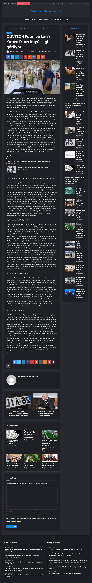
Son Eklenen (75, 28)
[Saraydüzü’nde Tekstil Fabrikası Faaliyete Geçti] (70, 212)
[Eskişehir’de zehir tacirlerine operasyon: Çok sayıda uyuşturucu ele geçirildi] (70, 53)
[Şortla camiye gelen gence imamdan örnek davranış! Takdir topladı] (70, 114)
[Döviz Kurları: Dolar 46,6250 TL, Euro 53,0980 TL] (14, 434)
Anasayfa (27, 19)
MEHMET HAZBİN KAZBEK (16, 51)
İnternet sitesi (37, 511)
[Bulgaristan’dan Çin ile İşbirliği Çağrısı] (70, 280)
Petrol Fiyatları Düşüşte (78, 243)
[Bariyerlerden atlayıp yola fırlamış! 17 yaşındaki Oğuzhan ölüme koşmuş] (70, 37)
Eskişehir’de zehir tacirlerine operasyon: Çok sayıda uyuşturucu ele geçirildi (80, 56)
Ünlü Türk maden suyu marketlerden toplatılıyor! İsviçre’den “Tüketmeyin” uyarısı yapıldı (49, 444)
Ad (7, 505)
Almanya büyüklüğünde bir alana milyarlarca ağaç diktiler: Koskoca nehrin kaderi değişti (80, 90)
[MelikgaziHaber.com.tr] (46, 11)
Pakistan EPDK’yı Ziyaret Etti (79, 202)
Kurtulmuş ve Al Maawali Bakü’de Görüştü (80, 268)
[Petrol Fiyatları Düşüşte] (70, 244)
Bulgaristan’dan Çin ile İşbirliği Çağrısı (80, 280)
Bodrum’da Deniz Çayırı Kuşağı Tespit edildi (80, 191)
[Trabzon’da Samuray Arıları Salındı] (32, 458)
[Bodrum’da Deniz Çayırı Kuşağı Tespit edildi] (70, 190)
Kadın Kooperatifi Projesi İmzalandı (48, 465)
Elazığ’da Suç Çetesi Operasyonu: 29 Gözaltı (80, 130)
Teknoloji (52, 19)
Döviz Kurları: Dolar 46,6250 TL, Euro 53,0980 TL (12, 442)
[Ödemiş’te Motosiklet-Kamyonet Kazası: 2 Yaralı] (70, 254)
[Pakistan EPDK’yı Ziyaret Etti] (70, 202)
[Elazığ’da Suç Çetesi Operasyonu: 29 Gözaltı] (70, 130)
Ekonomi (40, 19)
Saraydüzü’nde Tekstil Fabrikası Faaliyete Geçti (80, 214)
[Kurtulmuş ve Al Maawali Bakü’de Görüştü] (70, 268)
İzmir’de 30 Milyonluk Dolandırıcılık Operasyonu (33, 167)
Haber (34, 19)
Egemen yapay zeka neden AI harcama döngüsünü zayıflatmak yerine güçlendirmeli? (30, 434)
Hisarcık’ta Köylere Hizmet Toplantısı (12, 465)
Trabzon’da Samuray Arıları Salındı (31, 465)
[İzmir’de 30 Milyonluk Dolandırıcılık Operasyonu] (11, 169)
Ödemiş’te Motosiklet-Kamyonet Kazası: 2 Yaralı (80, 255)
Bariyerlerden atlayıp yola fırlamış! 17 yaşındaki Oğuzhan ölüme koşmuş (80, 39)
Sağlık (46, 19)
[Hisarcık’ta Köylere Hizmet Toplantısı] (14, 458)
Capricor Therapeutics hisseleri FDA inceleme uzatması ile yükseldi (28, 161)
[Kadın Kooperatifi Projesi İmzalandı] (50, 458)
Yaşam (59, 19)
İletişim (65, 19)
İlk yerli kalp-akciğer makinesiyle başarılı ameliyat (80, 155)
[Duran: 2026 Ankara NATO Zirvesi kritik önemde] (70, 292)
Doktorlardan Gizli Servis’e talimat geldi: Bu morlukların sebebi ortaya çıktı (51, 3)
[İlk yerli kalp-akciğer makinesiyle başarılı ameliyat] (70, 154)
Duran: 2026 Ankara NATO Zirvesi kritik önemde (80, 292)
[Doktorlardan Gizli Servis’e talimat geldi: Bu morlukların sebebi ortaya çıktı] (70, 70)
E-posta (9, 511)
